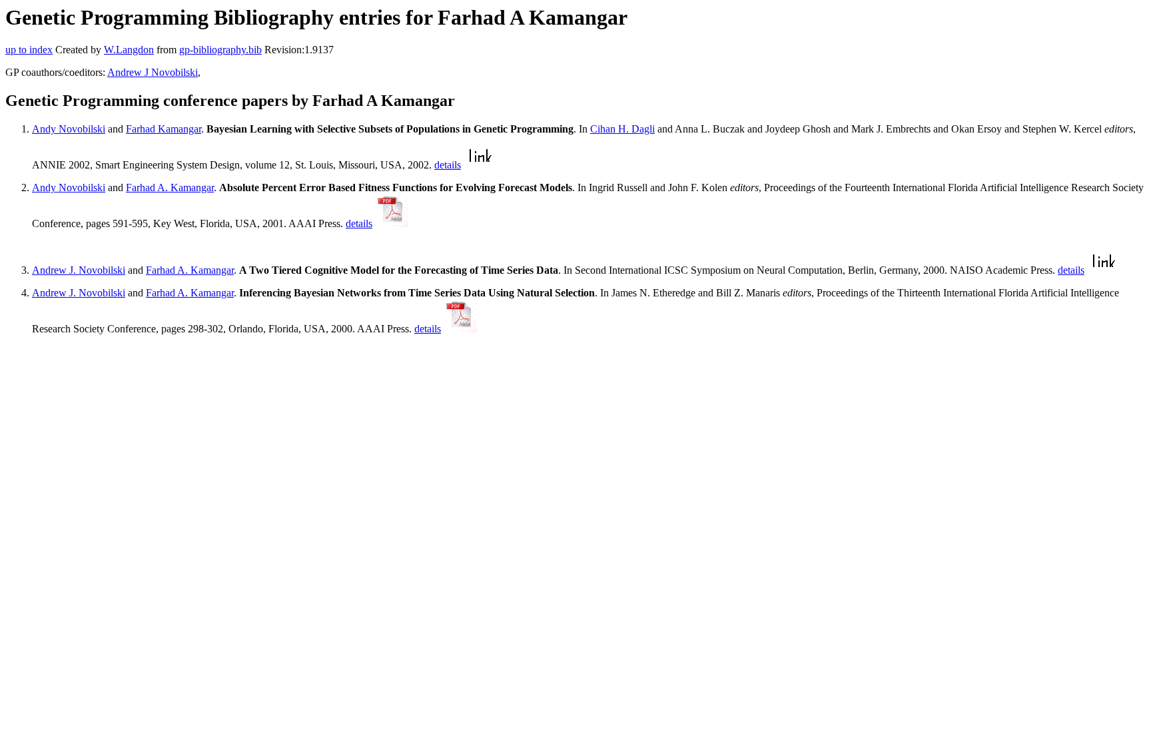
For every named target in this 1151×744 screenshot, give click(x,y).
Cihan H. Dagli (622, 129)
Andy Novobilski (68, 129)
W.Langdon (129, 49)
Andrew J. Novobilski (78, 270)
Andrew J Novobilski (152, 72)
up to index (29, 49)
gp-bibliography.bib (220, 49)
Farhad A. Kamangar (170, 187)
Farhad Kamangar (163, 129)
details (447, 165)
